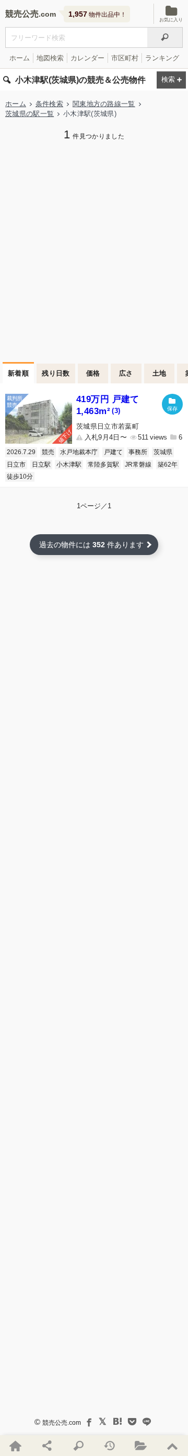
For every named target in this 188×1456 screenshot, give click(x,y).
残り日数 (56, 373)
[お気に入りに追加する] (172, 404)
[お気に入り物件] (141, 1445)
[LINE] (147, 1421)
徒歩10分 (20, 476)
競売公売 (22, 13)
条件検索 (49, 104)
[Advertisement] (94, 250)
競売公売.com (61, 1422)
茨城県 (163, 452)
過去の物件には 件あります (91, 544)
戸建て (113, 452)
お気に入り (171, 19)
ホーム (19, 58)
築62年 (168, 464)
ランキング (162, 58)
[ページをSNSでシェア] (47, 1445)
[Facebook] (88, 1421)
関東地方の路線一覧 (104, 104)
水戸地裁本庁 (79, 452)
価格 (93, 373)
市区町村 (124, 58)
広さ (126, 373)
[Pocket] (132, 1421)
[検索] (165, 37)
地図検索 (50, 58)
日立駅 (41, 464)
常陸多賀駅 (103, 464)
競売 (48, 452)
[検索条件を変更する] (171, 79)
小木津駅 (68, 464)
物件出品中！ (97, 14)
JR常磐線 (138, 464)
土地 (159, 373)
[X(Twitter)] (103, 1421)
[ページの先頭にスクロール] (172, 1445)
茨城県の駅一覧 (29, 114)
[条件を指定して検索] (78, 1445)
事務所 (137, 452)
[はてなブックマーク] (117, 1421)
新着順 (18, 373)
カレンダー (87, 58)
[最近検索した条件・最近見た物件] (109, 1445)
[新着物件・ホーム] (15, 1445)
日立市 (16, 464)
